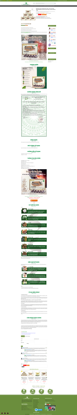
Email (21, 340)
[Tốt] (23, 337)
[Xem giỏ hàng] (63, 0)
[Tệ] (22, 337)
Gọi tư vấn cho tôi (44, 14)
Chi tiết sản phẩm (23, 25)
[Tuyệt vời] (24, 337)
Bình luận (27, 25)
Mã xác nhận (22, 342)
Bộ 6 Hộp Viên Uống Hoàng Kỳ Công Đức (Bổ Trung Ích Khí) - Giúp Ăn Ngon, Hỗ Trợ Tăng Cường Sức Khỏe (24, 378)
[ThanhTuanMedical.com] (25, 3)
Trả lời (46, 347)
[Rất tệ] (21, 337)
